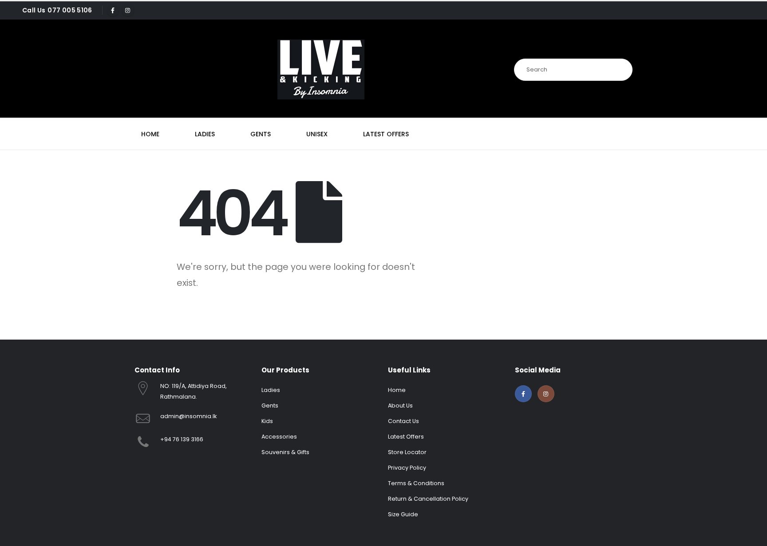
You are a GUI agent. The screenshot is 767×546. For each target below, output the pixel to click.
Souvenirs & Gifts (285, 452)
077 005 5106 (69, 10)
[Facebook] (113, 10)
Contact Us (403, 421)
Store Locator (407, 452)
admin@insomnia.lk (188, 416)
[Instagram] (128, 10)
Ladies (205, 134)
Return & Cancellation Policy (428, 498)
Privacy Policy (407, 467)
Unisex (317, 134)
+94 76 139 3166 (181, 439)
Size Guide (403, 514)
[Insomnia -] (320, 69)
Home (150, 134)
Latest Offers (386, 134)
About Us (400, 405)
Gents (260, 134)
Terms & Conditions (416, 483)
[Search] (620, 69)
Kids (267, 421)
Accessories (279, 436)
